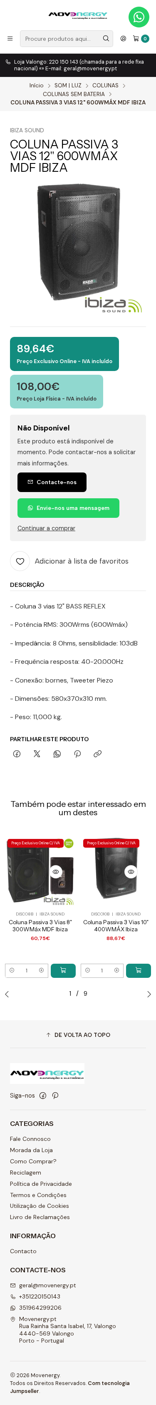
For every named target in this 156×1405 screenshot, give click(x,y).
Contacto (23, 1251)
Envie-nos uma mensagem (73, 508)
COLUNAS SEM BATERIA (74, 94)
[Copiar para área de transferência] (97, 754)
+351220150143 (39, 1296)
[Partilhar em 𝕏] (37, 754)
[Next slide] (147, 994)
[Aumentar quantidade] (41, 970)
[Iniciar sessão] (123, 39)
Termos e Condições (38, 1195)
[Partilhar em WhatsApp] (57, 754)
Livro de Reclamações (40, 1217)
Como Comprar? (33, 1161)
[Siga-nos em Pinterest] (55, 1095)
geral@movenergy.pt (47, 1285)
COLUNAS (105, 86)
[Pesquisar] (106, 38)
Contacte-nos (57, 482)
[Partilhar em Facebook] (17, 754)
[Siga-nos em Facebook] (43, 1095)
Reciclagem (25, 1172)
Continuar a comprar (46, 528)
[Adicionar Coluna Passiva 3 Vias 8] (63, 971)
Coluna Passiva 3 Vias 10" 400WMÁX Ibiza (116, 926)
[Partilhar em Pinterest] (77, 754)
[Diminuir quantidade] (11, 970)
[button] (78, 1035)
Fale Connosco (30, 1139)
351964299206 (40, 1307)
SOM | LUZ (68, 86)
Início (37, 86)
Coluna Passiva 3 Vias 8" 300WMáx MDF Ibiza (40, 926)
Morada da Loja (31, 1150)
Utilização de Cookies (39, 1206)
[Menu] (10, 39)
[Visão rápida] (55, 871)
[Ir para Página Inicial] (78, 14)
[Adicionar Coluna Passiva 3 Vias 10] (138, 971)
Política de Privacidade (41, 1183)
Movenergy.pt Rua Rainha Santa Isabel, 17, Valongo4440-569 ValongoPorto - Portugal (67, 1330)
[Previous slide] (8, 994)
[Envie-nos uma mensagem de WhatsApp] (139, 17)
